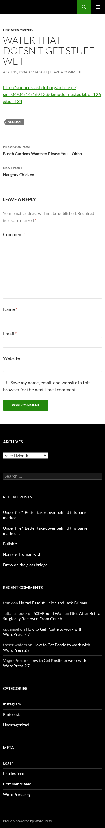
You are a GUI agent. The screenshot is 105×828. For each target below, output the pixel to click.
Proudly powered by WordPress (27, 821)
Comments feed (17, 783)
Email (10, 333)
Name (10, 309)
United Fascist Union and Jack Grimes (53, 602)
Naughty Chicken (18, 171)
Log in (8, 762)
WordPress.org (16, 794)
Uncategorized (18, 30)
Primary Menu (98, 7)
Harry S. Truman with (22, 554)
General (15, 122)
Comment (14, 234)
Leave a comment (66, 72)
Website (11, 358)
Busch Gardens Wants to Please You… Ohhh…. (44, 150)
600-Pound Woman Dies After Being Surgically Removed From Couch (51, 616)
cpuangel (38, 72)
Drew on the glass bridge (25, 564)
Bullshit (10, 543)
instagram (12, 703)
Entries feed (13, 773)
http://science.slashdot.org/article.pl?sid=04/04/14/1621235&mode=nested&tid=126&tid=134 (52, 94)
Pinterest (11, 714)
